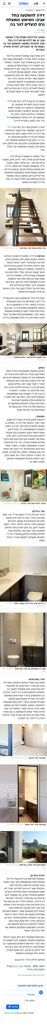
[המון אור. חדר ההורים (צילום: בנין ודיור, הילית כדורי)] (23, 742)
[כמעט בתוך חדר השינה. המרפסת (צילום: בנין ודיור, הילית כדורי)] (23, 850)
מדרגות (41, 140)
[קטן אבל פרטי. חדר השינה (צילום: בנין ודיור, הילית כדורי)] (23, 795)
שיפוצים (28, 975)
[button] (36, 3)
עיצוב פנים (18, 966)
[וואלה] (23, 3)
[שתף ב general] (4, 3)
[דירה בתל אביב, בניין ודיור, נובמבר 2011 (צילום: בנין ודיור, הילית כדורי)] (23, 577)
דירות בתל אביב (38, 975)
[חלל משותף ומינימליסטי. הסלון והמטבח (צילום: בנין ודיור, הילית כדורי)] (23, 342)
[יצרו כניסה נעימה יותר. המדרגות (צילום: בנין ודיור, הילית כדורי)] (23, 219)
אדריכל (11, 127)
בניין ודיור (21, 975)
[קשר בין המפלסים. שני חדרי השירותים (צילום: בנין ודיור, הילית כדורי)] (23, 643)
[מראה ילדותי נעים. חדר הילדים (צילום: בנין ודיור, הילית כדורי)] (23, 487)
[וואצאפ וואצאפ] (9, 3)
